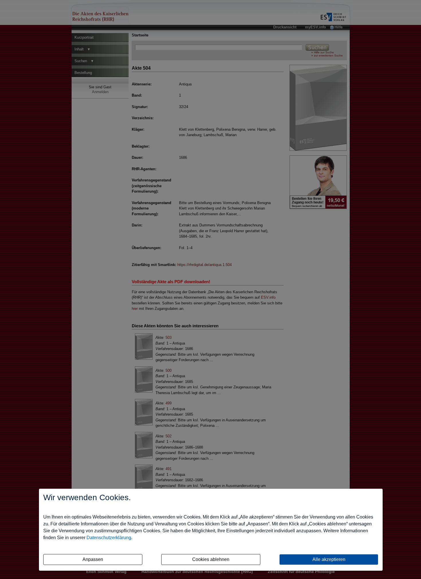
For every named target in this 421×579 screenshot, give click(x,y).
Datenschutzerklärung (108, 537)
